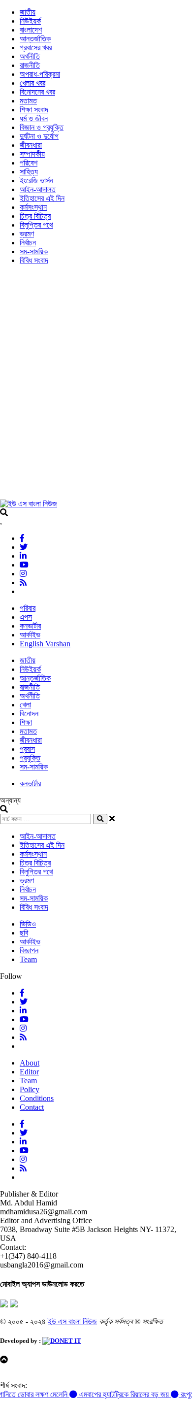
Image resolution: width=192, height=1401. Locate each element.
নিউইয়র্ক (30, 21)
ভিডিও (28, 924)
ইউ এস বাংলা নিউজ (72, 1321)
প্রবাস (27, 749)
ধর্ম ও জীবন (34, 118)
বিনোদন (29, 713)
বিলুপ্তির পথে (36, 225)
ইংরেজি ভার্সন (36, 180)
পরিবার (27, 608)
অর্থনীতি (30, 56)
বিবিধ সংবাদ (34, 260)
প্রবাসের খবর (36, 47)
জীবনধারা (31, 145)
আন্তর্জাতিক (35, 38)
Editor (29, 1071)
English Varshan (45, 643)
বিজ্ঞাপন (29, 950)
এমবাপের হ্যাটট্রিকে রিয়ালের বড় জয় (119, 1394)
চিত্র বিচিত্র (35, 216)
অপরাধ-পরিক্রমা (40, 74)
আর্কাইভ (30, 635)
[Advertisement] (96, 387)
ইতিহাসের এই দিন (42, 198)
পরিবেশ (28, 163)
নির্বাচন (28, 242)
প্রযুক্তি (30, 758)
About (29, 1063)
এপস (26, 617)
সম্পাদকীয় (32, 154)
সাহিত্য (29, 171)
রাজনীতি (30, 65)
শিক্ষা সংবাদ (34, 109)
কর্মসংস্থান (33, 207)
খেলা (25, 704)
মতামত (28, 101)
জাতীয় (27, 12)
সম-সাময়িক (34, 251)
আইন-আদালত (38, 189)
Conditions (37, 1098)
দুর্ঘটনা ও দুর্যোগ (39, 136)
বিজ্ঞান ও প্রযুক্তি (42, 127)
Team (28, 959)
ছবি (24, 933)
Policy (29, 1089)
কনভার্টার (30, 626)
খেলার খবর (32, 83)
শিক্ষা (26, 722)
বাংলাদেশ (31, 30)
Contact (32, 1107)
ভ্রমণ (27, 234)
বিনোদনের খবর (37, 92)
